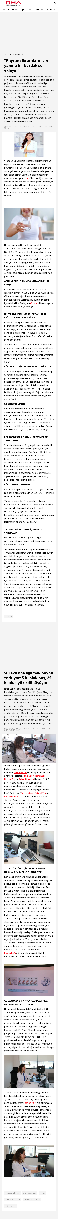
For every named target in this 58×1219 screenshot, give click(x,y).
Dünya (31, 9)
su (24, 83)
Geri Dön (8, 16)
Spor (23, 9)
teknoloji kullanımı (12, 1193)
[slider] (35, 761)
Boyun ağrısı (27, 793)
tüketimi (30, 83)
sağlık (42, 1193)
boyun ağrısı (20, 772)
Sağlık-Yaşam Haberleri (20, 54)
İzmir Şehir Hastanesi (15, 688)
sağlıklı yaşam (11, 1206)
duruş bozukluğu (29, 1193)
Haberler (8, 54)
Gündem (5, 9)
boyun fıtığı (10, 953)
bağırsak (9, 616)
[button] (10, 761)
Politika (15, 9)
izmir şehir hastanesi (32, 1199)
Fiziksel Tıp (31, 688)
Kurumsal (51, 9)
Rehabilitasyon (11, 692)
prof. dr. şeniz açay (13, 1199)
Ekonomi (40, 9)
